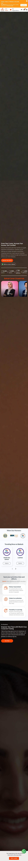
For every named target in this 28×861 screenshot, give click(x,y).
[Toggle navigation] (26, 9)
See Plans (7, 640)
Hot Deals (6, 9)
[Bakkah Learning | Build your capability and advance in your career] (2, 10)
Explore (7, 563)
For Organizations (15, 9)
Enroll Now (23, 5)
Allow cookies (14, 858)
